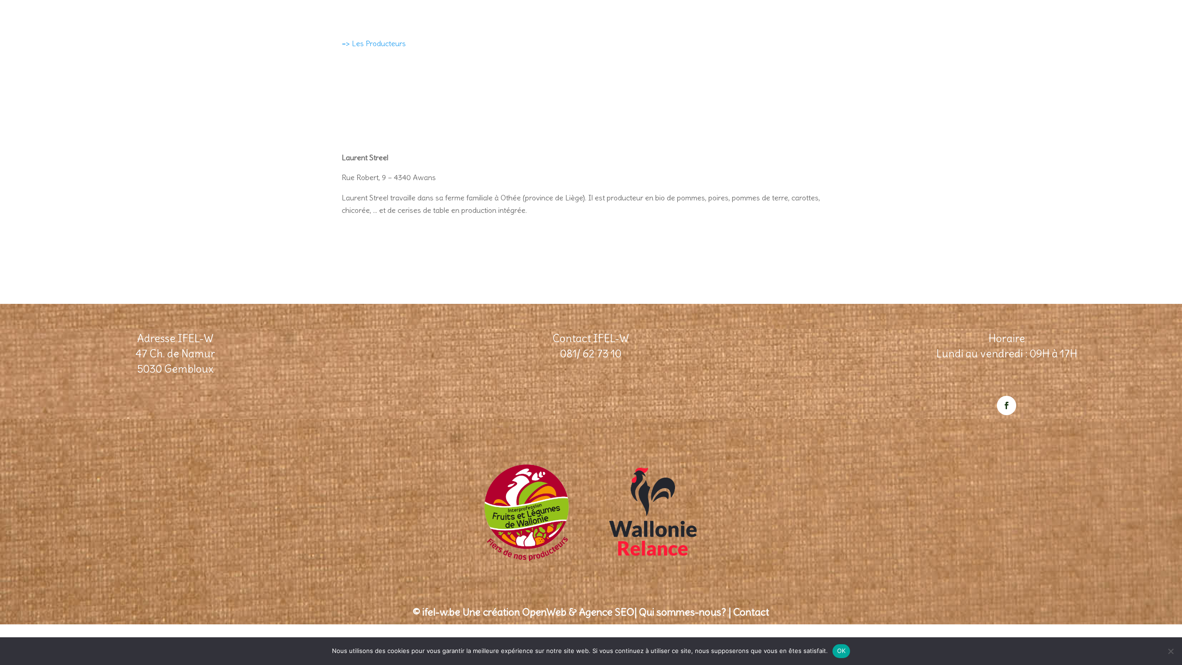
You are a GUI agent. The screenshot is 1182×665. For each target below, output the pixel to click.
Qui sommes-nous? (682, 611)
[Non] (1170, 651)
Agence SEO (606, 611)
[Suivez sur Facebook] (1006, 405)
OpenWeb (544, 611)
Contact (751, 611)
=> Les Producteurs (374, 43)
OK (841, 650)
